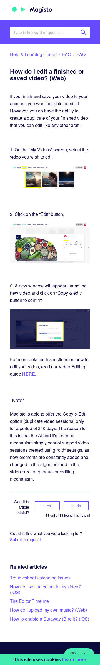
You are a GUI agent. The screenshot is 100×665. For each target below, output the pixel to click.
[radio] (47, 505)
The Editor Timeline (29, 601)
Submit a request (25, 539)
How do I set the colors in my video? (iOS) (45, 589)
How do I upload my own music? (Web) (48, 610)
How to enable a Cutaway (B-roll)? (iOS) (49, 619)
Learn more (74, 659)
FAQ (66, 54)
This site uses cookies (50, 659)
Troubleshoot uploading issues (40, 577)
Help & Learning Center (33, 54)
